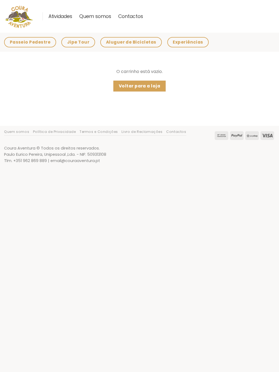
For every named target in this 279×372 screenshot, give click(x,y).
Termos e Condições (99, 131)
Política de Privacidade (54, 131)
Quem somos (95, 16)
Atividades (60, 16)
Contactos (130, 16)
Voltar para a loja (139, 86)
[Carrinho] (272, 42)
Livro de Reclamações (142, 131)
